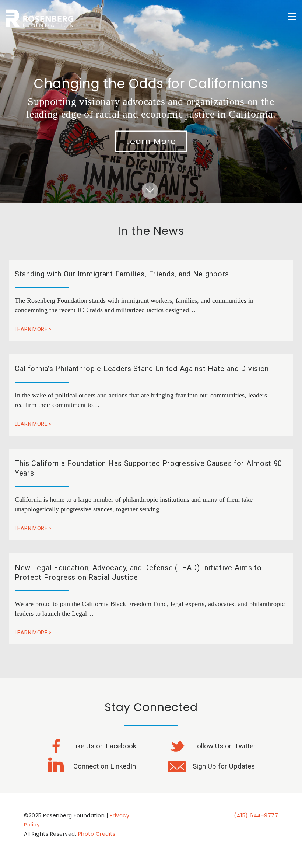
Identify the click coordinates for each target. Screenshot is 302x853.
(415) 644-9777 (256, 815)
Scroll (150, 185)
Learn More (151, 141)
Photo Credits (97, 834)
